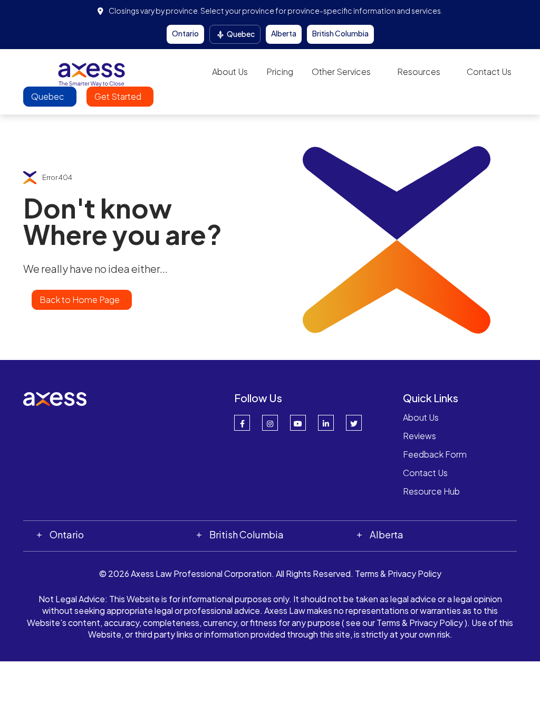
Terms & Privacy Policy (398, 573)
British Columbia (340, 33)
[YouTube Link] (298, 423)
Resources (418, 71)
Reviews (419, 435)
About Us (230, 71)
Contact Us (489, 71)
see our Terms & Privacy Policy (404, 622)
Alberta (283, 33)
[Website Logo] (91, 71)
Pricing (279, 71)
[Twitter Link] (354, 423)
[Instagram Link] (270, 423)
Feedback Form (435, 454)
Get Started (118, 96)
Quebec (240, 34)
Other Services (341, 71)
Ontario (185, 33)
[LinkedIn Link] (326, 423)
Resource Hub (431, 491)
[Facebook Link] (242, 423)
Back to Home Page (80, 299)
